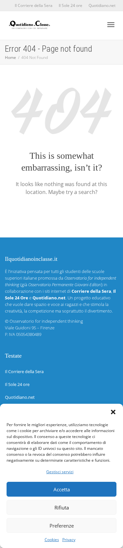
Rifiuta (61, 507)
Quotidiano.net (102, 5)
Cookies (52, 539)
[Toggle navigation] (111, 24)
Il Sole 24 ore (70, 5)
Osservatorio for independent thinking (46, 321)
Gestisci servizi (59, 472)
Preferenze (62, 525)
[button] (113, 412)
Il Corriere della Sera (33, 5)
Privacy (68, 539)
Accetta (61, 489)
